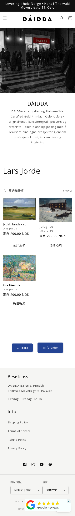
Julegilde (46, 227)
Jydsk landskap (14, 224)
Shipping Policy (18, 422)
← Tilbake (22, 347)
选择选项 (19, 245)
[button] (5, 18)
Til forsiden (50, 347)
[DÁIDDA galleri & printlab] (30, 509)
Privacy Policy (17, 448)
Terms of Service (19, 431)
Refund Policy (17, 439)
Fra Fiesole (12, 285)
